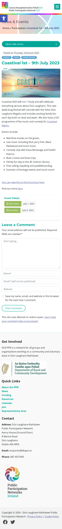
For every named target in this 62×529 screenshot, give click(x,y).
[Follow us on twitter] (12, 522)
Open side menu (14, 44)
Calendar (7, 403)
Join (4, 407)
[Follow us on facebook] (5, 522)
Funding (6, 395)
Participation (19, 28)
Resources (7, 399)
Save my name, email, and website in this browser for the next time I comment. (32, 298)
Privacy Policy (34, 516)
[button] (3, 18)
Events (6, 57)
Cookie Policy (52, 516)
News (16, 57)
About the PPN (10, 387)
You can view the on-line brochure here (23, 182)
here (20, 188)
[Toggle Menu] (57, 6)
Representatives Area (14, 411)
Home (5, 28)
